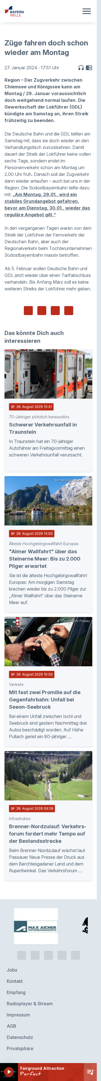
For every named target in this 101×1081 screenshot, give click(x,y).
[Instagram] (62, 955)
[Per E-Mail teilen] (68, 310)
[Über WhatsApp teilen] (55, 310)
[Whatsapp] (35, 955)
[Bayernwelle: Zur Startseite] (41, 11)
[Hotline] (21, 955)
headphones (81, 67)
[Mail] (75, 955)
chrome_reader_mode (89, 67)
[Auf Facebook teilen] (28, 310)
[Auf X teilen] (41, 310)
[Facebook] (48, 955)
